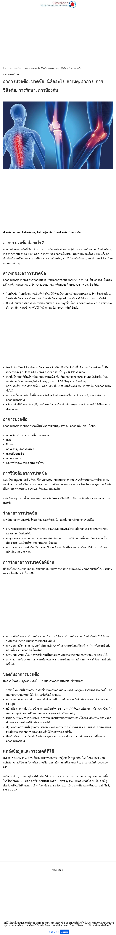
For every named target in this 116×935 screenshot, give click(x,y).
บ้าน (4, 68)
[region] (58, 35)
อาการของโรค (15, 68)
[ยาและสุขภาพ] (58, 4)
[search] (111, 4)
